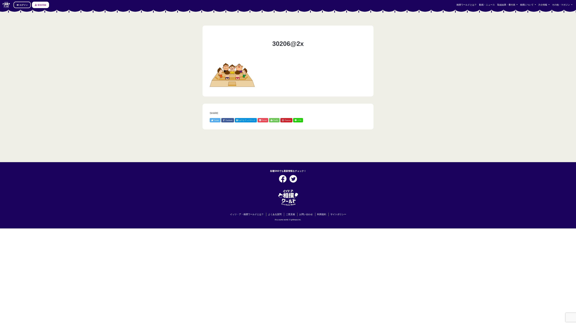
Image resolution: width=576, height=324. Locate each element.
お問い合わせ (306, 214)
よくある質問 (275, 214)
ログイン (23, 5)
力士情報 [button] (543, 5)
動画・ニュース (487, 5)
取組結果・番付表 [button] (506, 5)
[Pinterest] (286, 120)
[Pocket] (263, 120)
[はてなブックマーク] (246, 120)
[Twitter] (215, 120)
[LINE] (298, 120)
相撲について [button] (527, 5)
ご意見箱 (290, 214)
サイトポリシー (338, 214)
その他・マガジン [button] (561, 5)
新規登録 (41, 5)
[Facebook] (227, 120)
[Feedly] (274, 120)
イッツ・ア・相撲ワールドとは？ (247, 214)
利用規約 (321, 214)
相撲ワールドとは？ (466, 5)
